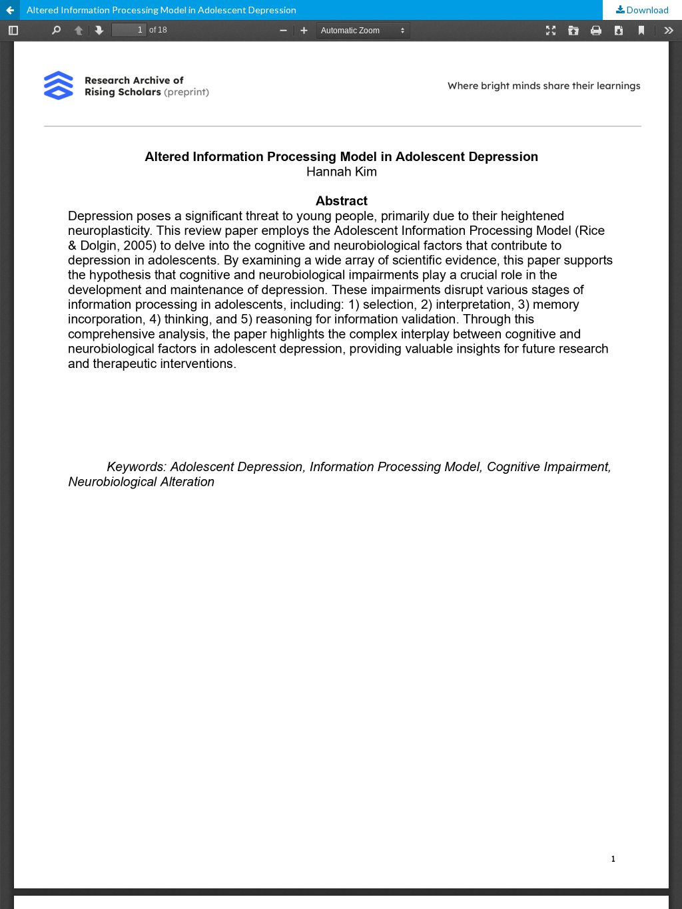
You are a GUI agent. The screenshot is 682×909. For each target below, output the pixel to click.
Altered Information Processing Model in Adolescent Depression (161, 9)
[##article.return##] (10, 10)
